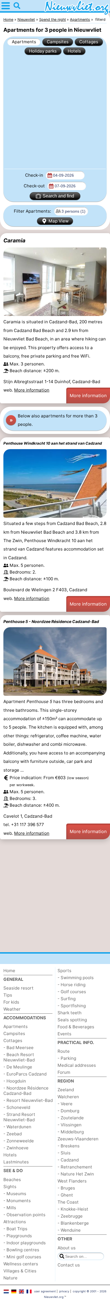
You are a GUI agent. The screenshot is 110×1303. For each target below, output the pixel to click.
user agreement (45, 1291)
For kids (11, 1002)
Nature (10, 1278)
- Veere (65, 1103)
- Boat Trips (15, 1228)
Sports (64, 970)
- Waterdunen (17, 1126)
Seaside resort (18, 988)
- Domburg (68, 1110)
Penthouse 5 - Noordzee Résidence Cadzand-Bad (51, 621)
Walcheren (68, 1096)
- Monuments (17, 1200)
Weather (12, 1009)
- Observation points (24, 1214)
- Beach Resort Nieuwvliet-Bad (19, 1057)
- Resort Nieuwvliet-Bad (28, 1100)
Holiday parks (43, 51)
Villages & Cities (19, 1271)
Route (64, 1051)
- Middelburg (71, 1131)
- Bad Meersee (18, 1047)
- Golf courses (72, 991)
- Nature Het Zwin (76, 1174)
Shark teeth (70, 1012)
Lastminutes (16, 1162)
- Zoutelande (71, 1117)
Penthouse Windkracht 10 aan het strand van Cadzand (52, 443)
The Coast (68, 1202)
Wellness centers (20, 1263)
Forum (64, 1072)
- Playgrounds (17, 1235)
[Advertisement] (55, 111)
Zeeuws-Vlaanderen (78, 1138)
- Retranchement (75, 1167)
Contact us (69, 1265)
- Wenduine (69, 1230)
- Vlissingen (70, 1124)
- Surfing (67, 998)
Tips (7, 995)
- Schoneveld (16, 1107)
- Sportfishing (72, 1005)
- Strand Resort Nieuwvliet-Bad (19, 1117)
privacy (64, 1291)
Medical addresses (77, 1065)
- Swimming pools (76, 977)
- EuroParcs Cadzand (25, 1074)
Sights (9, 1186)
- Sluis (64, 1153)
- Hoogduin (14, 1081)
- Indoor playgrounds (24, 1242)
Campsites (58, 41)
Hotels (74, 51)
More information (31, 390)
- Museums (14, 1193)
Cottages (88, 41)
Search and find (58, 196)
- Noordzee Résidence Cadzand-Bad (26, 1090)
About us (67, 1247)
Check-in (34, 175)
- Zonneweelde (18, 1140)
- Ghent (65, 1195)
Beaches (12, 1179)
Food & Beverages (76, 1026)
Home (9, 970)
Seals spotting (72, 1019)
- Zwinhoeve (15, 1147)
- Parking (67, 1058)
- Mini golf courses (22, 1256)
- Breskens (69, 1146)
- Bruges (66, 1188)
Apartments (24, 41)
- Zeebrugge (70, 1216)
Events (64, 1033)
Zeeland (66, 1089)
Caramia (14, 240)
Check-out (35, 185)
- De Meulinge (17, 1067)
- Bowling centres (21, 1249)
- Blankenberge (73, 1223)
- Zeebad (12, 1133)
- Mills (9, 1207)
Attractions (14, 1221)
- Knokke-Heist (73, 1209)
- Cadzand (68, 1160)
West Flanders (72, 1181)
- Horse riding (71, 984)
